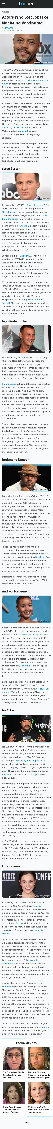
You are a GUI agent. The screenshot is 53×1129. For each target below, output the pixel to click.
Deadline (24, 255)
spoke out (23, 130)
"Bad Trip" (32, 774)
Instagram (24, 225)
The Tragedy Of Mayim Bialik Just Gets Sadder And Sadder (13, 1075)
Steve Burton (9, 212)
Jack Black (7, 774)
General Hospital (35, 205)
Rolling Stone (9, 383)
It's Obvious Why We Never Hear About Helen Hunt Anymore (39, 1110)
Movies (5, 12)
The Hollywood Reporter (29, 760)
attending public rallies (14, 127)
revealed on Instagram (31, 634)
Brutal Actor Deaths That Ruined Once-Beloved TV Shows (12, 1110)
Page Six (37, 906)
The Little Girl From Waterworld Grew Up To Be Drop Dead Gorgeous (39, 1075)
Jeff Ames (9, 28)
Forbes (19, 923)
